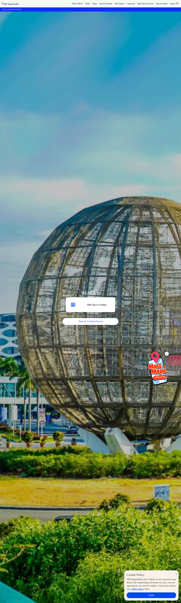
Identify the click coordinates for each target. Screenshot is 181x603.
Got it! (151, 595)
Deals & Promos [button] (105, 4)
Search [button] (173, 4)
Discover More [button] (162, 4)
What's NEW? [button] (77, 4)
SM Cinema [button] (119, 4)
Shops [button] (94, 4)
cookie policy (137, 588)
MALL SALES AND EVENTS (11, 9)
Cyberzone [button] (131, 4)
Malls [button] (87, 4)
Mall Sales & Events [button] (145, 4)
